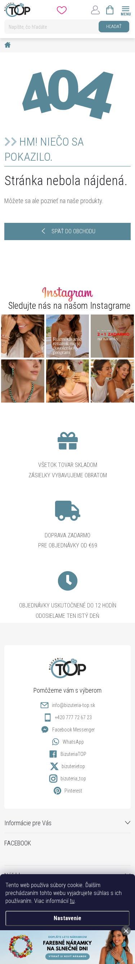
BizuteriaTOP (73, 754)
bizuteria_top (73, 778)
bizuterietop (73, 766)
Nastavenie (67, 918)
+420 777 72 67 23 (73, 717)
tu (72, 901)
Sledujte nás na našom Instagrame (69, 305)
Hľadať (114, 26)
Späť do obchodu (73, 231)
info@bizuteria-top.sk (73, 705)
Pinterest (73, 791)
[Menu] (125, 9)
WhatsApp (73, 742)
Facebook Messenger (73, 730)
